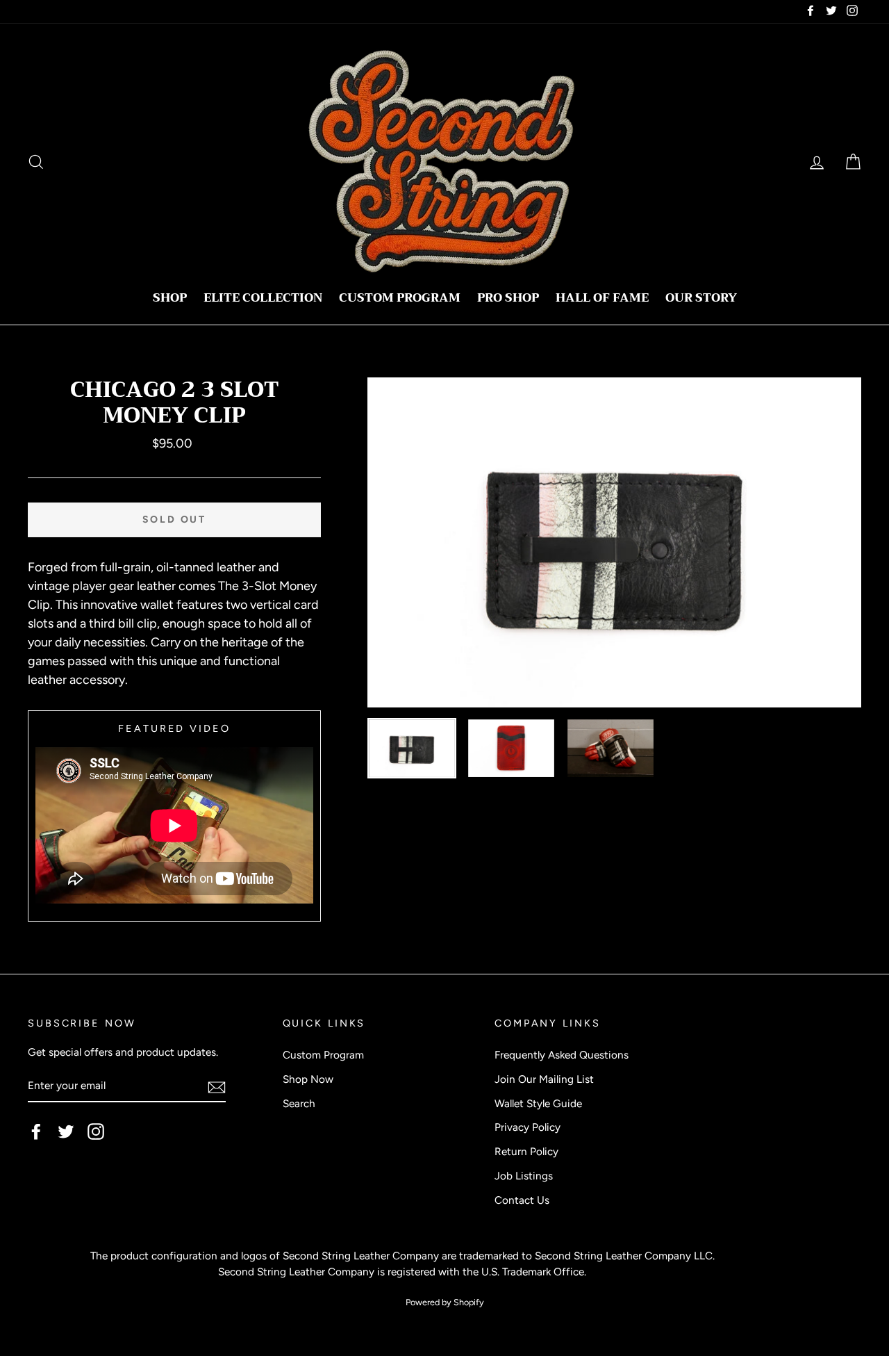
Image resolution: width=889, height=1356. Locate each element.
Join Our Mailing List (544, 1079)
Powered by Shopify (445, 1302)
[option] (614, 542)
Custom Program (399, 298)
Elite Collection (262, 298)
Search (299, 1103)
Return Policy (526, 1151)
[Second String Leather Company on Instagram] (96, 1131)
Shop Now (308, 1079)
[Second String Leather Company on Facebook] (36, 1131)
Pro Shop (508, 298)
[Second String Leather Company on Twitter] (66, 1131)
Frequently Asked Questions (562, 1054)
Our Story (701, 298)
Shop (170, 298)
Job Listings (524, 1175)
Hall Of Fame (602, 298)
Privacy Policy (527, 1127)
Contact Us (522, 1200)
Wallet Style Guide (538, 1103)
